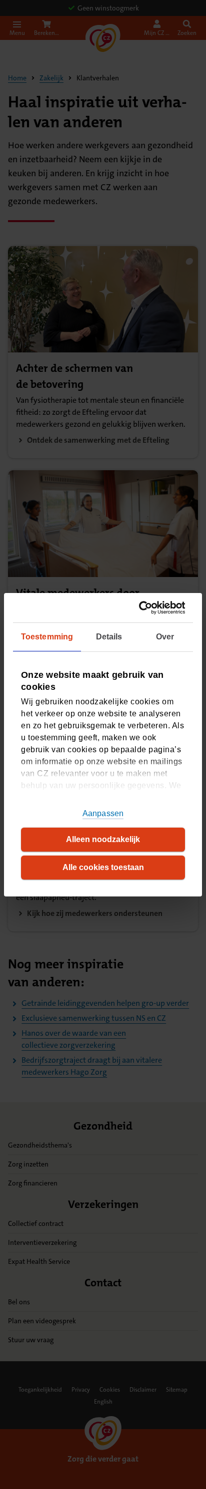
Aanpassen (103, 813)
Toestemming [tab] (47, 636)
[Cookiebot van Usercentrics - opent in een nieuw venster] (142, 607)
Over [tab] (165, 636)
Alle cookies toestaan (103, 867)
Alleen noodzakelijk (103, 839)
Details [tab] (109, 636)
